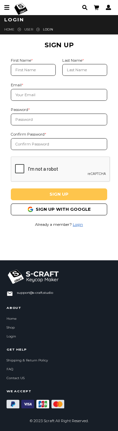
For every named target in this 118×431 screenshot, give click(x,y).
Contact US (16, 378)
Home (9, 29)
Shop (11, 327)
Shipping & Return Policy (27, 360)
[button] (96, 7)
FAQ (10, 369)
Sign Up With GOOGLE (63, 209)
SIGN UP (59, 194)
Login (78, 224)
